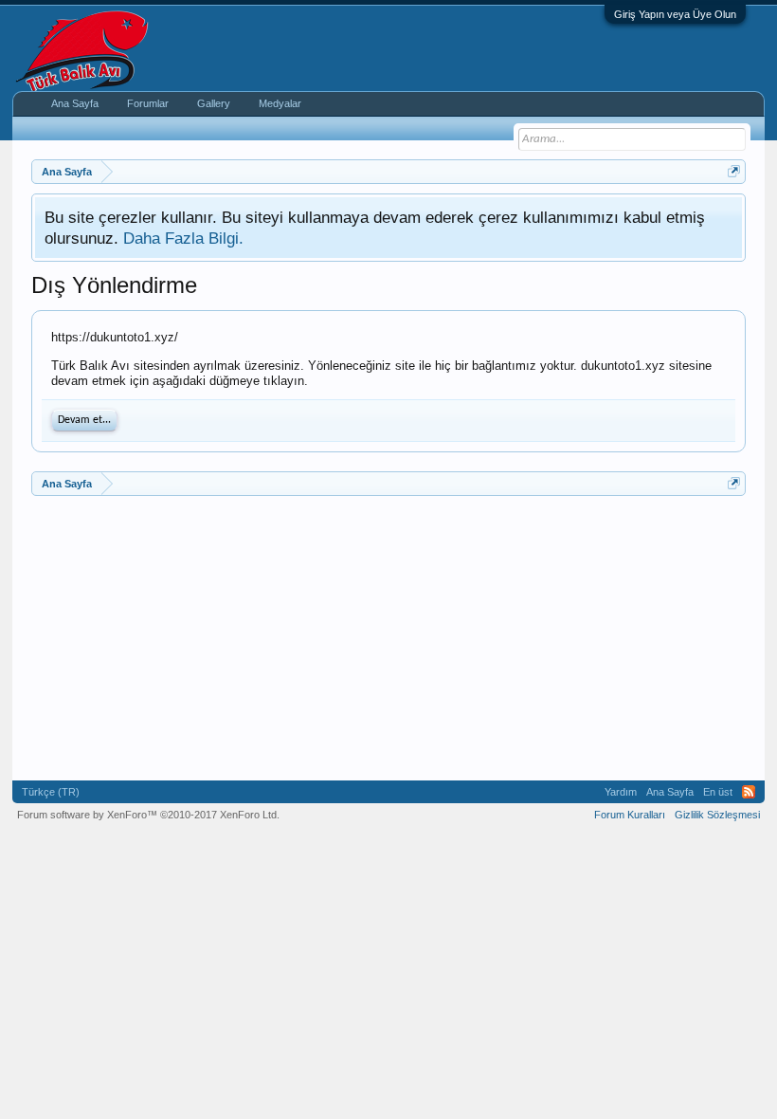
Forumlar (148, 103)
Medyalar (280, 103)
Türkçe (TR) (51, 792)
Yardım (621, 792)
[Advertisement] (388, 638)
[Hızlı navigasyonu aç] (734, 171)
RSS (748, 791)
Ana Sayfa (75, 103)
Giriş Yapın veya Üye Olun (675, 14)
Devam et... (84, 420)
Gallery (213, 103)
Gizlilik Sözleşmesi (717, 814)
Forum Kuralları (629, 814)
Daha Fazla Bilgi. (183, 238)
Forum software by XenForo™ (148, 814)
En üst (717, 792)
